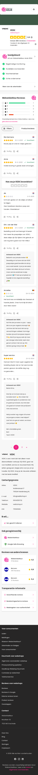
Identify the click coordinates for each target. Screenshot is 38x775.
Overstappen (6, 704)
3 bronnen (31, 41)
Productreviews (28, 128)
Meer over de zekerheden (12, 86)
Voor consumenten (9, 649)
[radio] (11, 37)
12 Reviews (15, 580)
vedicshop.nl (14, 33)
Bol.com (14, 568)
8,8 (29, 37)
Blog (3, 737)
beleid (28, 767)
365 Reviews (15, 571)
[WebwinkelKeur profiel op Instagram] (19, 759)
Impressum (6, 748)
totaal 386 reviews (17, 41)
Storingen (5, 744)
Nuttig (9, 151)
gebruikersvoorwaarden (10, 121)
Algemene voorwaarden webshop (14, 661)
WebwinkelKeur (17, 559)
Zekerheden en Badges (10, 645)
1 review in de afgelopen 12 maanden (19, 44)
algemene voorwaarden (18, 770)
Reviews (5, 688)
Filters (9, 128)
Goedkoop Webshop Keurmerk (13, 669)
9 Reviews (14, 561)
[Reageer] (14, 151)
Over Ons (5, 733)
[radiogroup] (18, 37)
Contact (5, 740)
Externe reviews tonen (10, 696)
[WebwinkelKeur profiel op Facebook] (15, 759)
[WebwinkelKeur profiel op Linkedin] (23, 759)
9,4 (32, 579)
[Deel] (17, 151)
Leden (4, 634)
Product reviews (7, 700)
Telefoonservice (8, 677)
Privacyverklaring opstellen (12, 665)
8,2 (32, 560)
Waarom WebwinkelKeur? (11, 641)
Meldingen (6, 638)
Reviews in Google (8, 692)
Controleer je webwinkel (11, 673)
